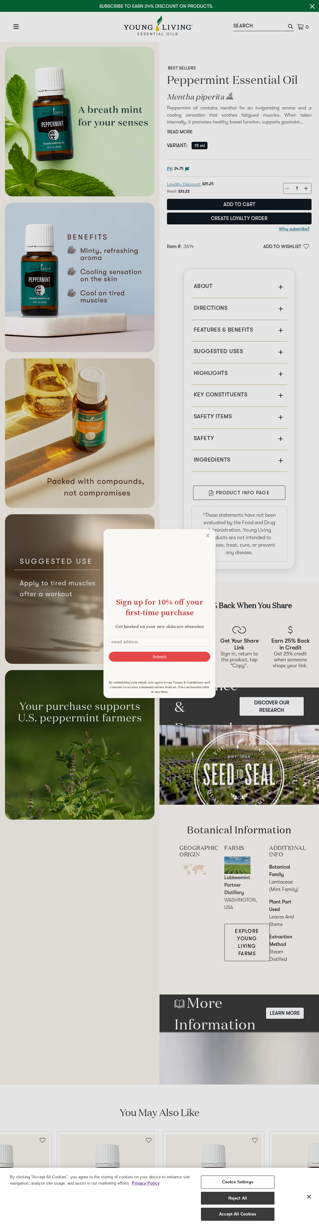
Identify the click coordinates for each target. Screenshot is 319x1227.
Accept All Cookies (237, 1214)
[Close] (309, 1197)
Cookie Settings (237, 1182)
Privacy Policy (146, 1183)
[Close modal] (208, 536)
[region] (159, 1197)
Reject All (237, 1198)
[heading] (159, 607)
